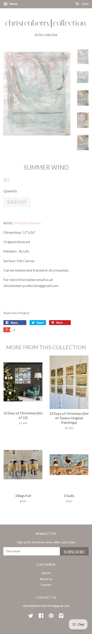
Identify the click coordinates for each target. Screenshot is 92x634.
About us (46, 579)
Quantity (10, 191)
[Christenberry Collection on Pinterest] (51, 616)
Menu (13, 4)
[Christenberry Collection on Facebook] (41, 616)
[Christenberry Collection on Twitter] (30, 616)
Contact (46, 585)
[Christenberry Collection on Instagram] (61, 616)
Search (46, 573)
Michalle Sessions (27, 223)
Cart (85, 4)
